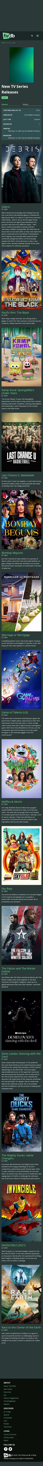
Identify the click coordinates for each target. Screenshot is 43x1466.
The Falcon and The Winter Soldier (19, 970)
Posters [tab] (25, 104)
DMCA (6, 1440)
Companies (8, 1418)
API (5, 1395)
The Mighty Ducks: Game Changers (17, 1156)
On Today (7, 1412)
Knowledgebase (10, 1401)
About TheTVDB (10, 1386)
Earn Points (8, 1389)
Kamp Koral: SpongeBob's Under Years (18, 391)
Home (3, 43)
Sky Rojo (7, 888)
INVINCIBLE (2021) (14, 1245)
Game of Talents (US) (15, 712)
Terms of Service (10, 1434)
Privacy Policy (9, 1437)
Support (7, 1404)
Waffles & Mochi (12, 802)
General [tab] (5, 104)
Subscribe (7, 1392)
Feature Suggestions (11, 1398)
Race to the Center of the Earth (21, 1327)
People (6, 1424)
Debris (6, 207)
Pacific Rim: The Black (15, 312)
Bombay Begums (12, 553)
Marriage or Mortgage (16, 635)
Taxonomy (7, 1427)
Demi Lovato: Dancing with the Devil (21, 1055)
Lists (14, 43)
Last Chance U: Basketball (18, 475)
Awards (6, 1415)
